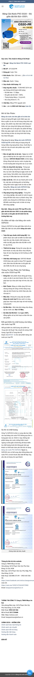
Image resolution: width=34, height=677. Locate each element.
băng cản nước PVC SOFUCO (11, 450)
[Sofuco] (17, 6)
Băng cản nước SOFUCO (19, 187)
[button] (2, 6)
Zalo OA (28, 106)
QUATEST (11, 335)
